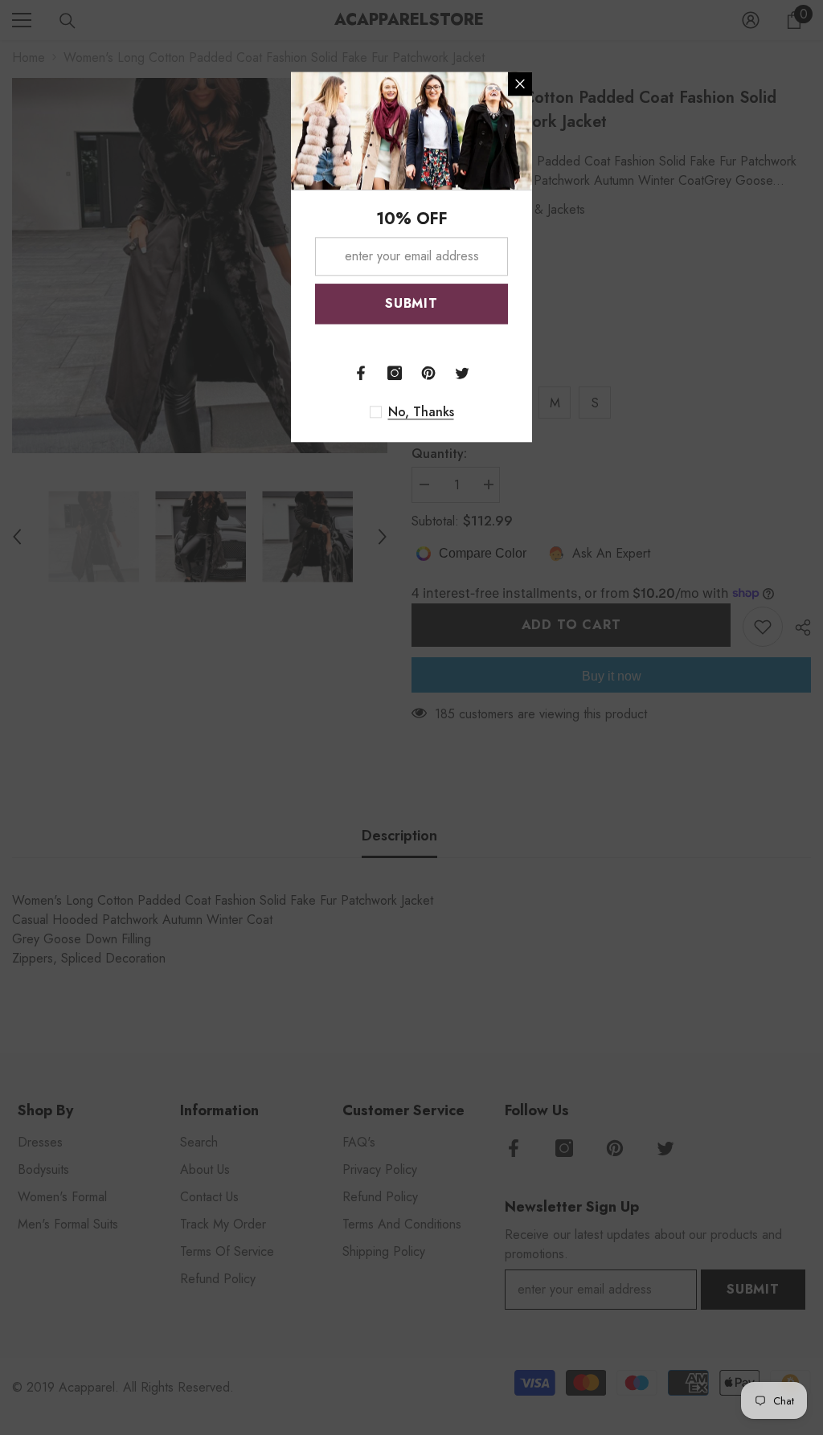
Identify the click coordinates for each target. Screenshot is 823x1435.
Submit (411, 303)
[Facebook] (361, 373)
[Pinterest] (428, 373)
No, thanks (421, 412)
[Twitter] (462, 373)
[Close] (520, 84)
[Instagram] (395, 373)
